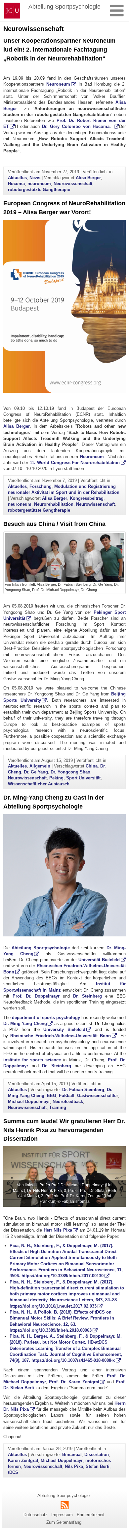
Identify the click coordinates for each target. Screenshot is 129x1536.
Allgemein (39, 766)
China (92, 766)
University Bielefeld (64, 1029)
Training (57, 1107)
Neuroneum (58, 84)
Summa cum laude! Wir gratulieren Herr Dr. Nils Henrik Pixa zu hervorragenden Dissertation (64, 1130)
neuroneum (39, 183)
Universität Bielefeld (99, 959)
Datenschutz (35, 1514)
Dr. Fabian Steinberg (83, 1089)
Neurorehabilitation (53, 504)
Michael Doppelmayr (29, 1101)
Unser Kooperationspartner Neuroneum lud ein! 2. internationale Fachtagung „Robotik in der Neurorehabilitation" (59, 49)
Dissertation (96, 1454)
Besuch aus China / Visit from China (54, 524)
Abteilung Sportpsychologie (41, 947)
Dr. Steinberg (87, 996)
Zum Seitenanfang (63, 1522)
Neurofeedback (68, 1101)
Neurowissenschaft (73, 183)
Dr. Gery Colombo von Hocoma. (77, 126)
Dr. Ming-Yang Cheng (25, 1023)
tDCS (13, 1472)
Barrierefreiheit (91, 1514)
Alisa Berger (88, 177)
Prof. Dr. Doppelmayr (36, 996)
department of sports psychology (46, 1017)
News (34, 177)
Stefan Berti (97, 1466)
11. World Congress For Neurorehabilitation (75, 462)
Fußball (66, 1095)
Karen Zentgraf (23, 1460)
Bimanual (72, 1454)
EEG (51, 1095)
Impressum (62, 1514)
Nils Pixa (74, 1466)
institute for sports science (32, 1059)
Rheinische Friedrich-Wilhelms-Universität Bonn (60, 1035)
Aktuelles (17, 177)
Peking (56, 777)
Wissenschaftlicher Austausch (38, 783)
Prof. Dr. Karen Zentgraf (74, 1381)
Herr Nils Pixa (58, 1230)
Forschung (40, 486)
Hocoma (16, 183)
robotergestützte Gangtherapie (39, 189)
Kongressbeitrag (87, 498)
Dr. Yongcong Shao (70, 771)
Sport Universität (83, 777)
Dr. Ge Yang (36, 771)
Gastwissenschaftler (97, 1095)
